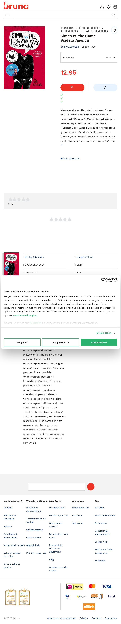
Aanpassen (59, 342)
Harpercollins (85, 257)
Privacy (84, 618)
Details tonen (104, 332)
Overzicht (66, 28)
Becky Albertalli (70, 46)
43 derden (35, 323)
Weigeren (22, 342)
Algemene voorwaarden (61, 618)
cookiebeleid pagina (25, 315)
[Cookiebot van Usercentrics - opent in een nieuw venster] (103, 280)
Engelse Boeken (89, 28)
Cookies (96, 618)
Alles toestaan (99, 342)
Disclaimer (110, 618)
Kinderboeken (69, 31)
